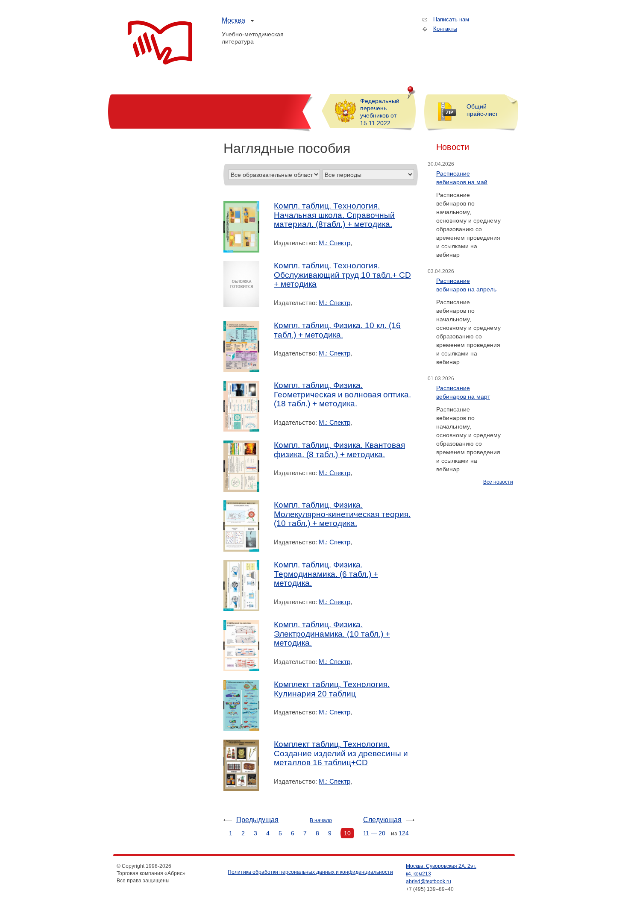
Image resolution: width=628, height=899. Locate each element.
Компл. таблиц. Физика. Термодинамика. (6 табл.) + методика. (326, 574)
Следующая (382, 819)
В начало (321, 820)
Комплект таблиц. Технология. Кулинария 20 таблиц (332, 689)
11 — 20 (374, 833)
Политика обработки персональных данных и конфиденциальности (310, 872)
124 (404, 833)
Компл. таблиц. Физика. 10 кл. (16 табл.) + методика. (337, 330)
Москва (233, 20)
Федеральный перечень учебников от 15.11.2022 (379, 111)
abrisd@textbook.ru (428, 881)
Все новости (498, 482)
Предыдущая (257, 819)
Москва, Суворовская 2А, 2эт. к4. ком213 (441, 870)
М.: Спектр (334, 243)
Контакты (445, 29)
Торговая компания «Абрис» (160, 43)
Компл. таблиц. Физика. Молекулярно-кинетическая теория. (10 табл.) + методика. (342, 514)
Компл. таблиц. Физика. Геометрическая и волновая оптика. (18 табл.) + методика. (342, 394)
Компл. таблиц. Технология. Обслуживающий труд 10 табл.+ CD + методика (342, 274)
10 (347, 833)
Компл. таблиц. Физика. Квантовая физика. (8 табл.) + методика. (339, 450)
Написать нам (451, 19)
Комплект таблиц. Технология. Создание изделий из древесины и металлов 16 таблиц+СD (341, 753)
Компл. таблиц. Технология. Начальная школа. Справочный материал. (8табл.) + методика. (334, 215)
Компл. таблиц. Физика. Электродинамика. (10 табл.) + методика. (332, 633)
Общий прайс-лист (482, 110)
